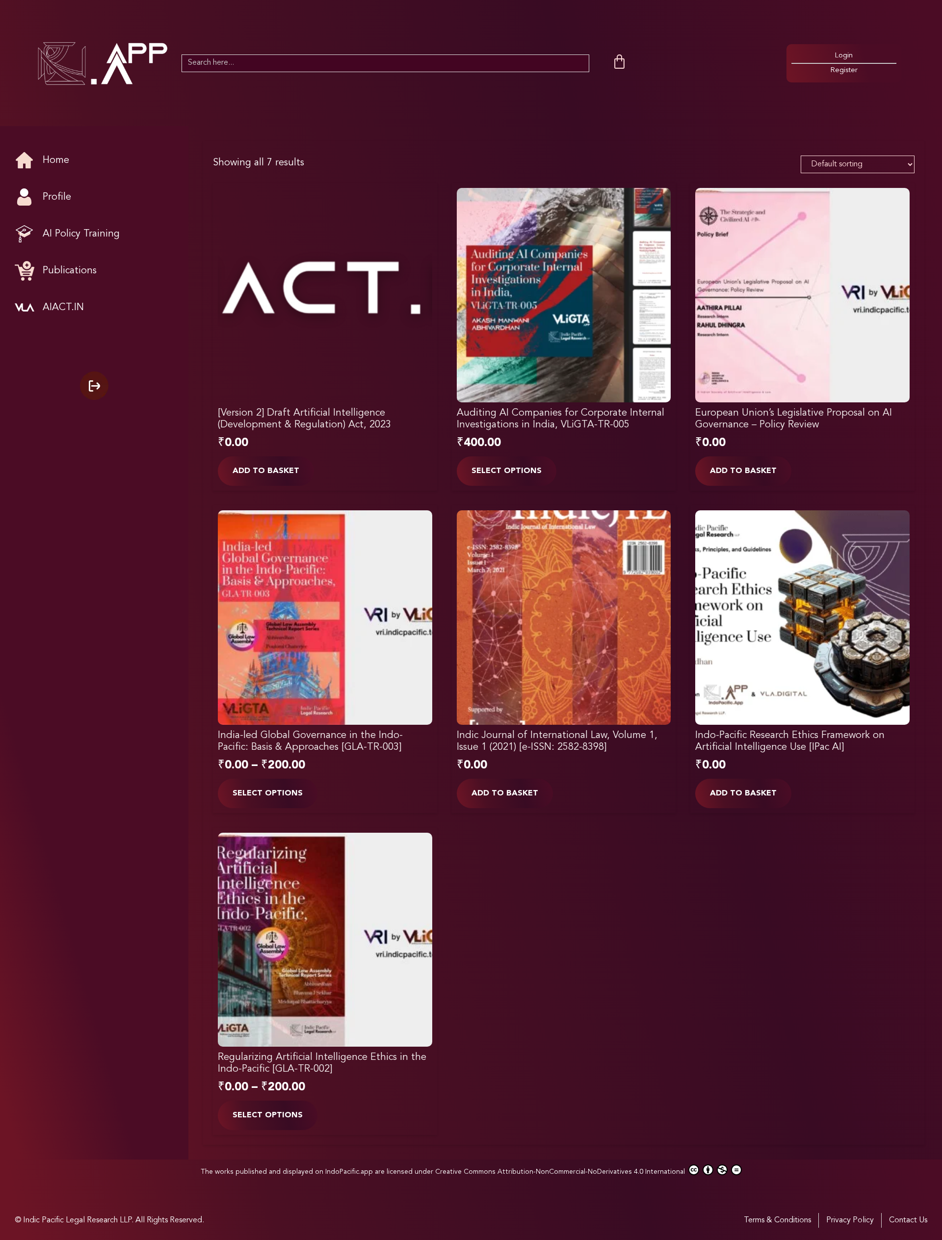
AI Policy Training (81, 234)
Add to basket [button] (266, 471)
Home (56, 160)
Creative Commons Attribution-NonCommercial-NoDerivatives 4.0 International (561, 1171)
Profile (57, 197)
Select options (506, 471)
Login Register (844, 63)
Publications (70, 271)
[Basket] (619, 62)
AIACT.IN (63, 308)
